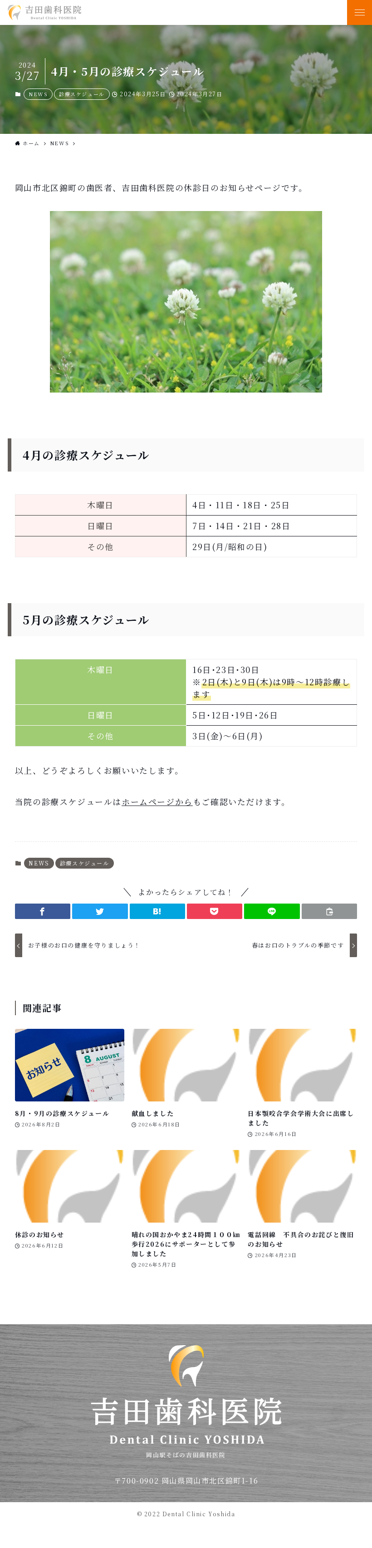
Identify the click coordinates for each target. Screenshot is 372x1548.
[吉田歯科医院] (160, 12)
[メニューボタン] (359, 12)
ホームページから (157, 801)
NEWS (38, 94)
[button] (42, 911)
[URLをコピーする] (329, 911)
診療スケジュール (82, 94)
